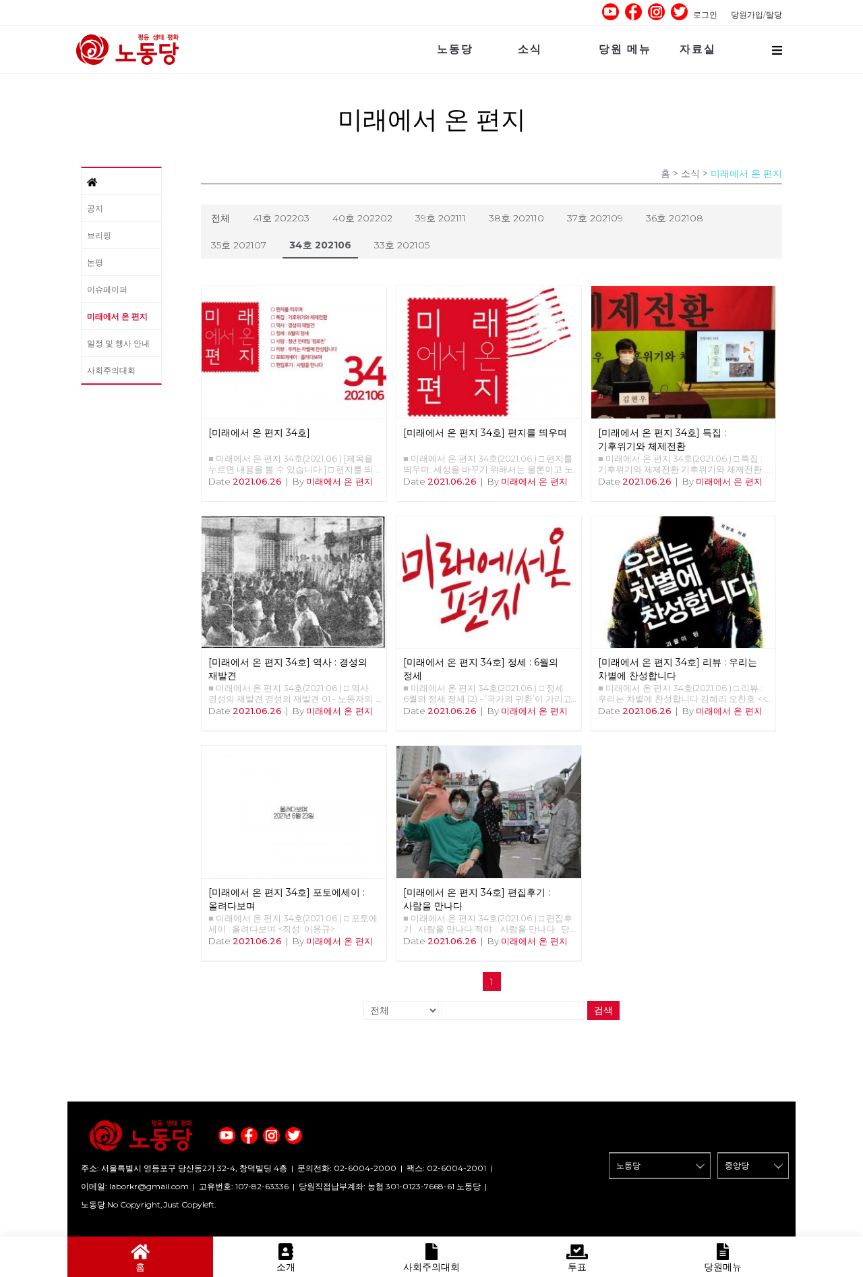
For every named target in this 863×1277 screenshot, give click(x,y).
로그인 (705, 14)
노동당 (455, 49)
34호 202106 (320, 245)
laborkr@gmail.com (149, 1186)
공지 (95, 208)
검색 (603, 1010)
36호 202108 (674, 218)
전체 (220, 218)
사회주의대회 (111, 370)
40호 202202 (362, 218)
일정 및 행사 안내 (118, 343)
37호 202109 (595, 218)
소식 (530, 49)
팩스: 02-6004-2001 (446, 1168)
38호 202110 (516, 218)
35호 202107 (238, 245)
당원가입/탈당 (756, 14)
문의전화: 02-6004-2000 (346, 1168)
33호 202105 (401, 245)
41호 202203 (281, 218)
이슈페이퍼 (107, 289)
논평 (95, 262)
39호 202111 (440, 218)
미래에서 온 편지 (117, 316)
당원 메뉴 (625, 49)
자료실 (698, 49)
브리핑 (99, 235)
